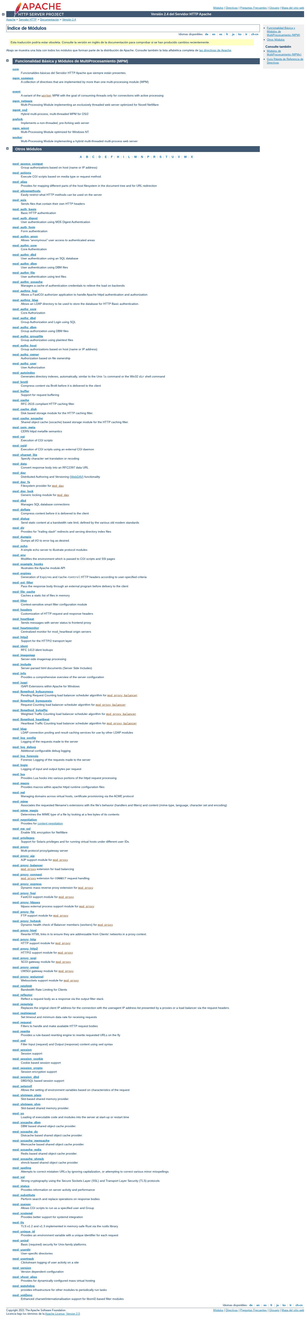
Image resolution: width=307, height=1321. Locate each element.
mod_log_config (24, 737)
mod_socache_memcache (31, 1140)
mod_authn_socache (28, 281)
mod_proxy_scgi (24, 958)
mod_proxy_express (27, 884)
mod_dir (18, 527)
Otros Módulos (276, 39)
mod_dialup (21, 518)
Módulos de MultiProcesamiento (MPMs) (284, 52)
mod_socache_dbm (27, 1122)
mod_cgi (19, 436)
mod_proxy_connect (27, 874)
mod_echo (20, 546)
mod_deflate (21, 509)
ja (233, 34)
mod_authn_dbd (24, 254)
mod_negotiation (25, 819)
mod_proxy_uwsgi (26, 967)
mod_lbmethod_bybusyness (33, 691)
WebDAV (76, 476)
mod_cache (21, 400)
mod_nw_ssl (21, 828)
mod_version (22, 1267)
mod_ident (20, 646)
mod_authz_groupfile (28, 336)
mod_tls (18, 1222)
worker (47, 95)
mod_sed (19, 1040)
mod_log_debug (24, 747)
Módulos (218, 7)
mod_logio (20, 765)
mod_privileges (23, 837)
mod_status (21, 1186)
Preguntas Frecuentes (253, 7)
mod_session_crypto (28, 1068)
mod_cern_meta (24, 427)
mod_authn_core (25, 245)
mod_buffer (21, 391)
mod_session (22, 1049)
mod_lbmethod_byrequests (32, 700)
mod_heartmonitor (26, 628)
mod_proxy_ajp (24, 855)
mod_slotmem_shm (26, 1104)
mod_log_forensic (25, 756)
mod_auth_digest (25, 218)
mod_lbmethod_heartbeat (31, 719)
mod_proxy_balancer (122, 695)
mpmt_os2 (20, 110)
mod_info (19, 673)
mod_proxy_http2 (25, 948)
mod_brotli (20, 382)
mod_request (22, 1022)
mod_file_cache (24, 591)
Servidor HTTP (28, 19)
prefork (18, 119)
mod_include (22, 664)
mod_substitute (24, 1195)
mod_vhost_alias (25, 1277)
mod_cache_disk (25, 409)
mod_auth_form (24, 227)
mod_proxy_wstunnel (28, 976)
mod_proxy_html (25, 930)
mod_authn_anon (25, 236)
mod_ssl (19, 1177)
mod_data (20, 463)
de (206, 34)
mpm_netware (22, 101)
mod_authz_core (24, 309)
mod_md (19, 792)
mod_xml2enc (22, 1295)
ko (239, 34)
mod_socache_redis (27, 1149)
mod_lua (19, 774)
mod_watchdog (24, 1286)
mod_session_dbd (26, 1077)
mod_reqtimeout (24, 1013)
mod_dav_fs (21, 482)
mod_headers (22, 609)
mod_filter (20, 600)
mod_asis (19, 200)
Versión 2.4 (69, 19)
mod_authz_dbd (24, 318)
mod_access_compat (28, 163)
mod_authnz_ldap (25, 300)
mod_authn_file (24, 272)
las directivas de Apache (215, 50)
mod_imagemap (24, 655)
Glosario (274, 7)
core (16, 69)
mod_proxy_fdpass (26, 902)
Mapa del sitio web (293, 7)
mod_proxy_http (24, 939)
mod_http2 (20, 637)
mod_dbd (19, 500)
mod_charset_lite (25, 454)
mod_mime (20, 801)
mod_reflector (22, 995)
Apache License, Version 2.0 (62, 1313)
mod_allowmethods (27, 191)
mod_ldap (20, 728)
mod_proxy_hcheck (27, 921)
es (220, 34)
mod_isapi (20, 682)
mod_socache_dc (25, 1131)
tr (246, 34)
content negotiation (50, 823)
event (16, 91)
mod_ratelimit (22, 986)
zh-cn (254, 34)
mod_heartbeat (23, 619)
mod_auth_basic (24, 209)
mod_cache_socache (28, 418)
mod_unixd (21, 1240)
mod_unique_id (24, 1231)
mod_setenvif (22, 1086)
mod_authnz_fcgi (25, 290)
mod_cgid (20, 445)
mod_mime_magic (25, 810)
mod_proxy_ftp (23, 911)
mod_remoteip (23, 1004)
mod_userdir (21, 1249)
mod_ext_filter (23, 582)
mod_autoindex (24, 372)
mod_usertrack (23, 1258)
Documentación (49, 19)
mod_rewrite (21, 1031)
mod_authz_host (25, 345)
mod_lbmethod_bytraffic (30, 710)
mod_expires (22, 573)
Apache (10, 19)
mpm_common (23, 78)
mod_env (19, 555)
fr (227, 34)
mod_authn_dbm (25, 263)
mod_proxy (21, 846)
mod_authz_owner (26, 354)
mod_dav (19, 472)
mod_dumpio (22, 536)
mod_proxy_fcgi (24, 893)
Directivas (232, 7)
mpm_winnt (21, 128)
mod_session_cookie (28, 1058)
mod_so (18, 1113)
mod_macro (21, 783)
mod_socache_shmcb (28, 1158)
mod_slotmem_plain (27, 1095)
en (213, 34)
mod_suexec (22, 1204)
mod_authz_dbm (24, 327)
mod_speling (22, 1167)
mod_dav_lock (23, 491)
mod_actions (22, 172)
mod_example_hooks (28, 564)
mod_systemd (23, 1213)
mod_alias (20, 181)
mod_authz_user (24, 363)
